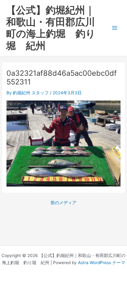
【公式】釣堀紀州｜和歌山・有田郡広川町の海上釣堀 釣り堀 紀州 (51, 28)
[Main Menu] (115, 28)
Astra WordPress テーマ (101, 262)
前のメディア (63, 203)
